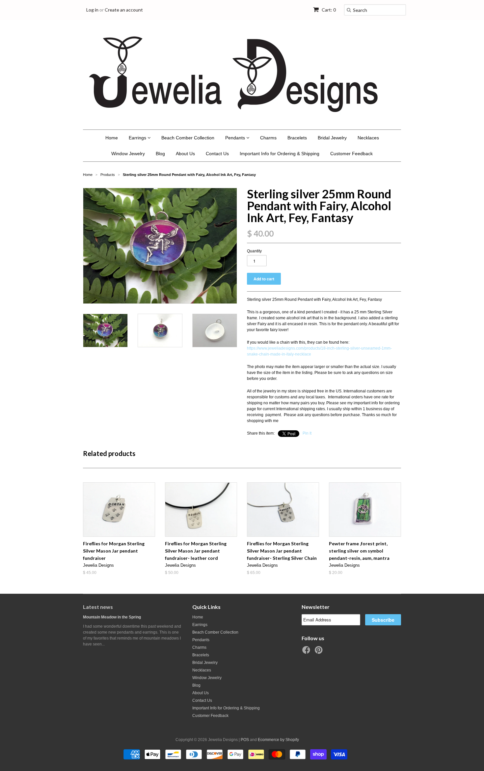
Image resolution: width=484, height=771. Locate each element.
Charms (268, 137)
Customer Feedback (351, 153)
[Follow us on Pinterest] (320, 652)
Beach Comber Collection (187, 137)
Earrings (138, 137)
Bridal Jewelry (332, 137)
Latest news (98, 607)
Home (111, 137)
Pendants (235, 137)
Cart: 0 (328, 10)
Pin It (307, 433)
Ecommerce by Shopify (278, 739)
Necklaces (368, 137)
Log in (92, 10)
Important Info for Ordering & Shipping (279, 153)
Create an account (124, 10)
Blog (160, 153)
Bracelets (297, 137)
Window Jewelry (128, 153)
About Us (185, 153)
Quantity (254, 251)
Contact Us (217, 153)
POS (245, 739)
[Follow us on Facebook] (307, 652)
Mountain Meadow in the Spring (112, 617)
